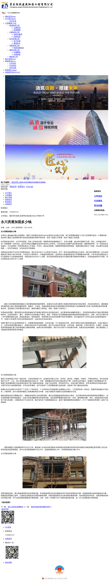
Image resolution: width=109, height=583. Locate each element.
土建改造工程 (14, 32)
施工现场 (10, 59)
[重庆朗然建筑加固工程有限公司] (27, 9)
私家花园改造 (19, 48)
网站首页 (10, 16)
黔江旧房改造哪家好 (15, 507)
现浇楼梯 (17, 30)
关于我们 (10, 19)
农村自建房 (18, 34)
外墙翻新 (17, 52)
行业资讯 (12, 65)
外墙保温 (17, 54)
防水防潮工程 (14, 39)
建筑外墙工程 (14, 50)
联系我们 (11, 70)
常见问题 (12, 68)
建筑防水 (17, 43)
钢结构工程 (13, 57)
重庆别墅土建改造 (18, 182)
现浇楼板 (28, 182)
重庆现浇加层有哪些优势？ (41, 507)
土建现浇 (17, 28)
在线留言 (12, 72)
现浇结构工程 (14, 25)
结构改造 (17, 36)
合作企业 (12, 21)
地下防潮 (17, 41)
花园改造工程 (14, 45)
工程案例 (10, 23)
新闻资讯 (10, 61)
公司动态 (12, 63)
